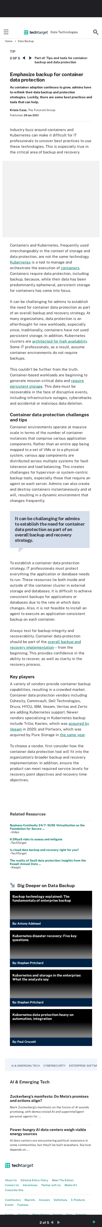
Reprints (30, 1199)
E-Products (78, 1199)
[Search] (96, 32)
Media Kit (71, 1185)
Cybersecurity (54, 1065)
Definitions (60, 1199)
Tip (12, 51)
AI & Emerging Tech (25, 1065)
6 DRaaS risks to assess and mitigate (36, 839)
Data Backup (26, 41)
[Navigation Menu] (6, 32)
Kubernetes (20, 262)
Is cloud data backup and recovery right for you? (44, 850)
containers (70, 268)
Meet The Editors (63, 1180)
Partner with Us (51, 1185)
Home (8, 41)
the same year (72, 735)
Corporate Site (14, 1190)
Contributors (13, 1199)
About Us (11, 1180)
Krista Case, (18, 110)
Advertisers (30, 1185)
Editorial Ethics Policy (34, 1180)
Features (22, 1204)
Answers (44, 1199)
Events (9, 1204)
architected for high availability (59, 341)
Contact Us (12, 1185)
